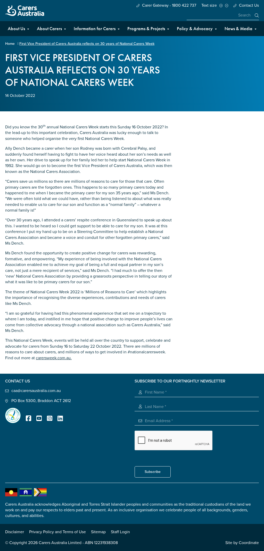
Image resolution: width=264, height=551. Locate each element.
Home (10, 43)
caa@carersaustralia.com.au (36, 390)
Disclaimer (14, 532)
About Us (16, 28)
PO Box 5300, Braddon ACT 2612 (41, 400)
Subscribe (153, 472)
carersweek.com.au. (54, 358)
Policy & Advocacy (195, 28)
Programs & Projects (146, 28)
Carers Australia (24, 10)
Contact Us (249, 5)
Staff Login (120, 532)
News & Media (238, 28)
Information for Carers (95, 28)
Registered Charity (13, 415)
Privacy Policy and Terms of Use (57, 532)
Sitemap (98, 532)
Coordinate (249, 542)
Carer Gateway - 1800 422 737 (169, 5)
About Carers (49, 28)
